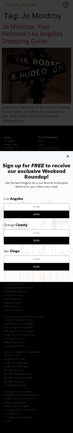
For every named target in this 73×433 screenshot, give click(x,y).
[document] (36, 216)
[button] (67, 156)
